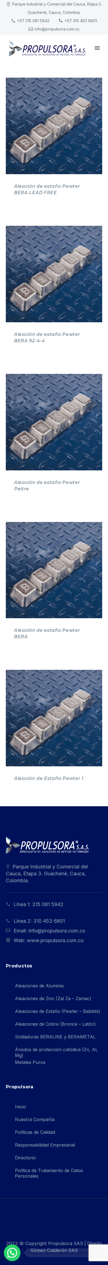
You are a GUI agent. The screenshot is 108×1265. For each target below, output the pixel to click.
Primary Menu (97, 48)
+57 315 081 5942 (33, 20)
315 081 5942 (47, 904)
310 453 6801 (49, 921)
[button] (12, 1252)
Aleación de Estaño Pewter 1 (49, 778)
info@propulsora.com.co (57, 29)
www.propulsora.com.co (55, 940)
